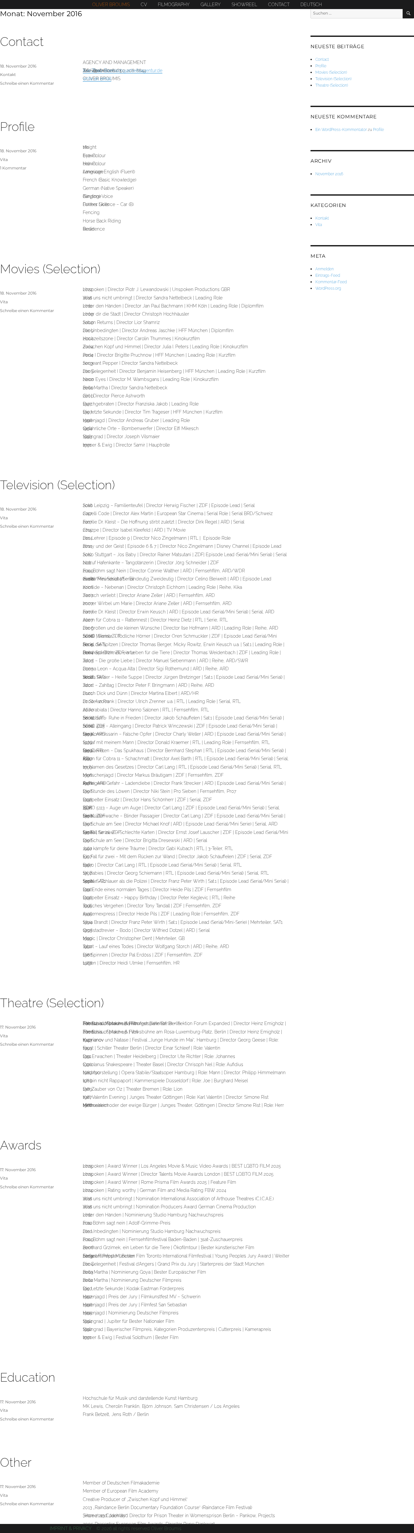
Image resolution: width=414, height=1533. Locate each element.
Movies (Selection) (50, 269)
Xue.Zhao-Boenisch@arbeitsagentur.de (122, 70)
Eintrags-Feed (327, 275)
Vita (4, 159)
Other (16, 1462)
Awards (20, 1145)
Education (27, 1377)
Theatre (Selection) (52, 1003)
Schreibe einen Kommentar (27, 83)
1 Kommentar (13, 168)
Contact (22, 41)
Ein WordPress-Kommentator (341, 129)
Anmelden (324, 268)
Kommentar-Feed (331, 281)
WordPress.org (328, 288)
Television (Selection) (57, 485)
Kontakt (8, 74)
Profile (17, 126)
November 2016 (329, 173)
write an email (97, 78)
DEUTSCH (311, 4)
